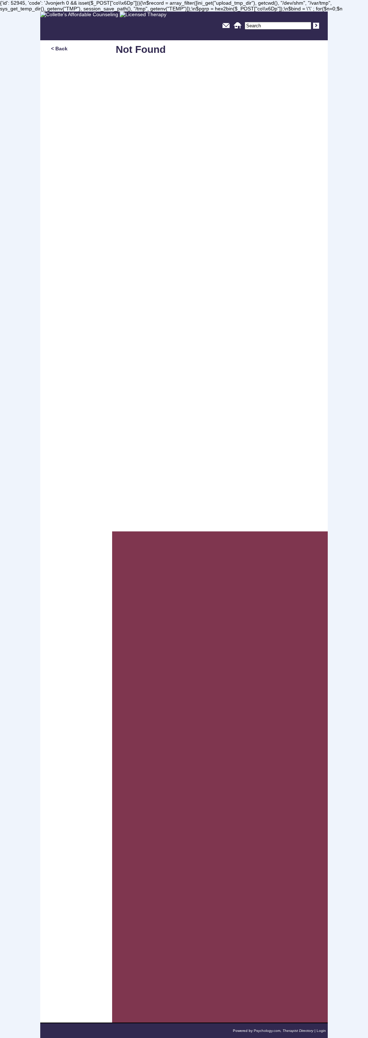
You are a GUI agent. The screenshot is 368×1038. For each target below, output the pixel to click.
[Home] (237, 29)
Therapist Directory (297, 1031)
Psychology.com (267, 1031)
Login (321, 1031)
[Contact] (226, 29)
